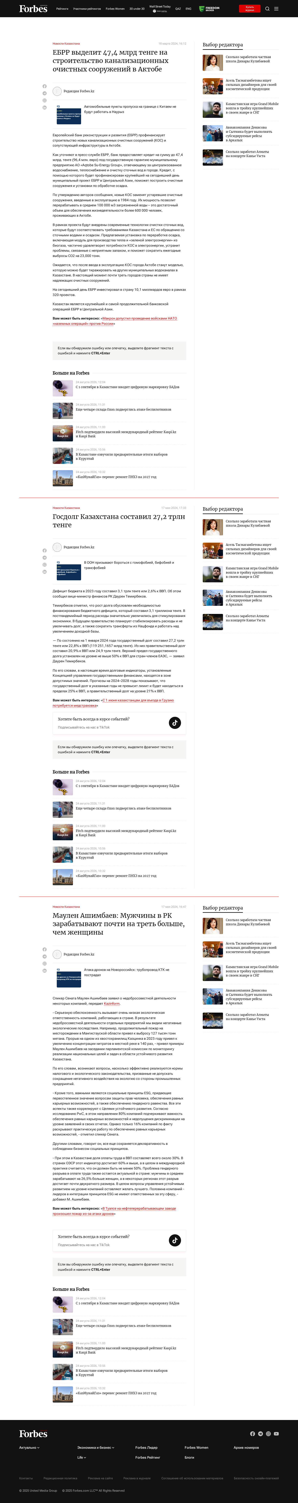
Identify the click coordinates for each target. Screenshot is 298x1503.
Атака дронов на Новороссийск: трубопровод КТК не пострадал (126, 972)
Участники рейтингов (87, 8)
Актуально (27, 1447)
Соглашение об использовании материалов (192, 1478)
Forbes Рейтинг (147, 1457)
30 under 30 (137, 8)
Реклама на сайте (100, 1478)
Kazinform (112, 1003)
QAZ (178, 8)
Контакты (26, 1478)
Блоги (189, 1457)
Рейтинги (62, 8)
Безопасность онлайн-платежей (256, 1478)
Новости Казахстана (66, 43)
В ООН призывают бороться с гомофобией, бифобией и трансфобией (129, 565)
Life (80, 1457)
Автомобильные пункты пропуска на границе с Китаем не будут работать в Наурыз (130, 109)
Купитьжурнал (249, 8)
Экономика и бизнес (94, 1447)
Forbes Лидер (146, 1447)
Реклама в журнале (137, 1478)
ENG (188, 8)
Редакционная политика (60, 1478)
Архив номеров (246, 1447)
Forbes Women (115, 8)
